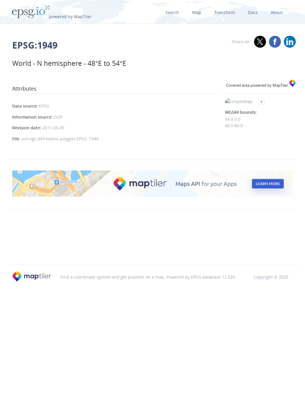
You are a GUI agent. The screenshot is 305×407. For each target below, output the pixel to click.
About (277, 12)
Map (196, 12)
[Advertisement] (152, 249)
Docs (253, 12)
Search (172, 12)
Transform (224, 12)
